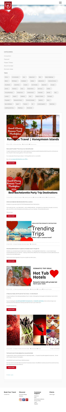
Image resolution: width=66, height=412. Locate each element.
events (6, 88)
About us (36, 395)
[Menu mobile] (60, 3)
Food (22, 88)
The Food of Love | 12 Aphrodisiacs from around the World (20, 353)
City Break (7, 84)
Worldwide (29, 107)
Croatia (25, 84)
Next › (9, 374)
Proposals (7, 100)
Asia (24, 77)
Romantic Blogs (23, 394)
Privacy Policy (37, 400)
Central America (52, 81)
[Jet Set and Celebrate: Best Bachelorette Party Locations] (33, 181)
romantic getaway (38, 301)
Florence (14, 88)
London (6, 96)
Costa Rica (16, 84)
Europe (52, 84)
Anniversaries (15, 77)
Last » (12, 374)
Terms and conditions (39, 399)
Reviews (21, 396)
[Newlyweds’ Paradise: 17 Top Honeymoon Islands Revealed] (33, 128)
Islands (48, 92)
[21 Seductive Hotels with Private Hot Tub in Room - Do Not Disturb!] (33, 276)
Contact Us (6, 394)
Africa (6, 77)
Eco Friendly (34, 84)
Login (35, 402)
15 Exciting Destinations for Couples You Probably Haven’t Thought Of (23, 248)
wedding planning (9, 107)
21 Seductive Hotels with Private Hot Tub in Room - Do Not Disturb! (22, 293)
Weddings (20, 107)
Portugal (50, 96)
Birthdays (14, 81)
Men (30, 96)
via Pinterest (56, 348)
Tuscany (25, 104)
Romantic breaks (30, 100)
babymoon (32, 77)
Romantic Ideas (8, 69)
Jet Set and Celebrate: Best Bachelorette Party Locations (19, 201)
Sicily (48, 100)
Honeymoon (20, 92)
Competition (7, 56)
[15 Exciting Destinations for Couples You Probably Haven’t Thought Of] (33, 231)
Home (5, 44)
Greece (48, 88)
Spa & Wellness (8, 104)
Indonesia (40, 92)
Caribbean (23, 81)
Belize (6, 81)
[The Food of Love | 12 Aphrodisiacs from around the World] (33, 330)
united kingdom (41, 104)
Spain (17, 104)
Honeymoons (30, 92)
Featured (6, 59)
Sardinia (40, 100)
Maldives (23, 96)
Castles (32, 81)
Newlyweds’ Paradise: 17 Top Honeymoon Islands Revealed (20, 148)
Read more (11, 163)
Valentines (52, 104)
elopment (44, 84)
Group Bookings (9, 92)
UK (32, 104)
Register (36, 403)
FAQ (35, 397)
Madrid (14, 96)
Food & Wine (30, 88)
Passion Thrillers (8, 62)
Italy (55, 92)
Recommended (8, 66)
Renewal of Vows (18, 100)
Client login (52, 394)
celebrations (41, 81)
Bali (40, 77)
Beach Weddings (49, 77)
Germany (40, 88)
